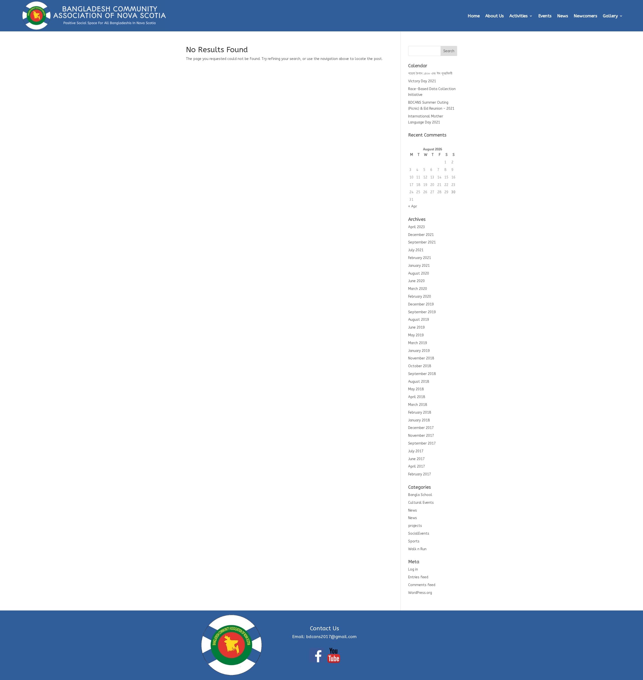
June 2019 (416, 327)
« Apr (412, 206)
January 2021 (419, 266)
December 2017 (421, 428)
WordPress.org (420, 593)
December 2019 (421, 304)
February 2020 (419, 296)
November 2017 (421, 436)
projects (415, 526)
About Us (494, 15)
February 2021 (419, 258)
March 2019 (417, 343)
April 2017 (416, 466)
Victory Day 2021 (422, 81)
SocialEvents (418, 533)
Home (474, 15)
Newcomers (585, 15)
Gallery (610, 15)
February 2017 (419, 474)
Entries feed (418, 577)
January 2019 (419, 351)
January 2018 (419, 420)
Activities (518, 15)
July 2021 (415, 250)
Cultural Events (421, 503)
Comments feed (421, 585)
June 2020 (416, 281)
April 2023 (416, 227)
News (562, 15)
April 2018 (416, 397)
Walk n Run (417, 549)
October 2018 (419, 366)
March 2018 (417, 405)
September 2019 (422, 312)
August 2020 (418, 273)
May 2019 (416, 335)
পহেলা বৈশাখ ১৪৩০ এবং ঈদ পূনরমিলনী (430, 73)
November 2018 (421, 358)
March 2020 (417, 289)
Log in (413, 569)
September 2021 (422, 242)
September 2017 (422, 443)
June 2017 (416, 459)
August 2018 (418, 382)
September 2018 (422, 374)
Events (545, 15)
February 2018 (419, 412)
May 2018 (416, 389)
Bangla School (420, 495)
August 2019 (418, 320)
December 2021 (421, 235)
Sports (413, 541)
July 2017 (415, 451)
